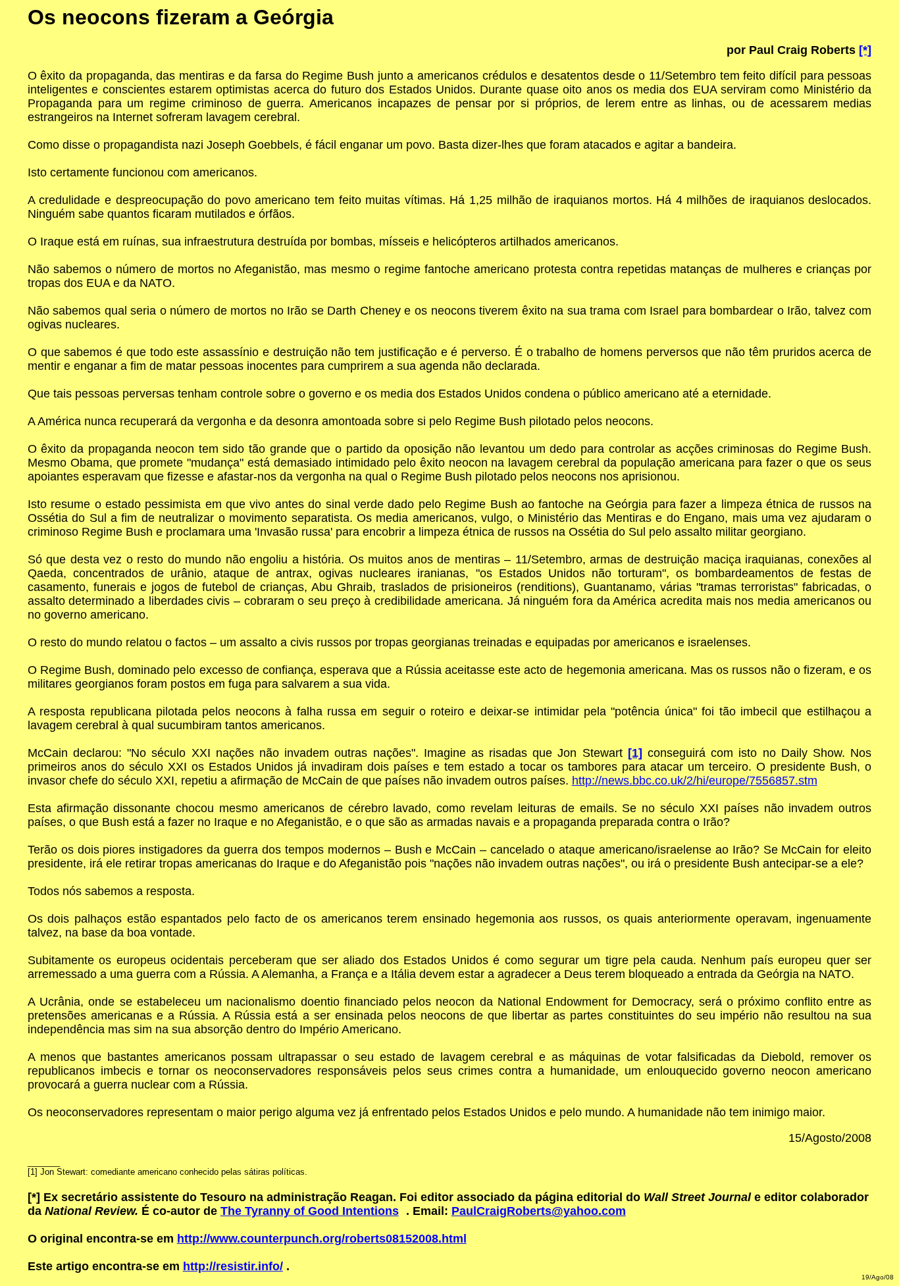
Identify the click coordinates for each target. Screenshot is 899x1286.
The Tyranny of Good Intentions (309, 1211)
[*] (865, 50)
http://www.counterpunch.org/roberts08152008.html (322, 1238)
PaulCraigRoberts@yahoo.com (538, 1211)
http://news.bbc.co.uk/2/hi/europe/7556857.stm (694, 780)
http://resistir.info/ (233, 1266)
